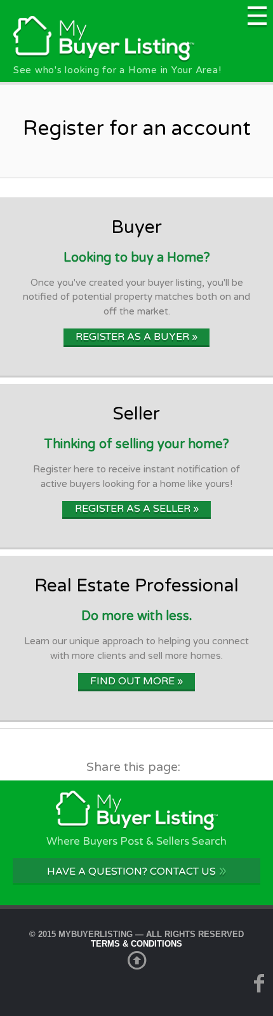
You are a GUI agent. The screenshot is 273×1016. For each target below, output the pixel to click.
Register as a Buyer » (136, 336)
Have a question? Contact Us (137, 870)
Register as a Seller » (137, 508)
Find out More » (136, 681)
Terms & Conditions (136, 944)
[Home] (103, 58)
